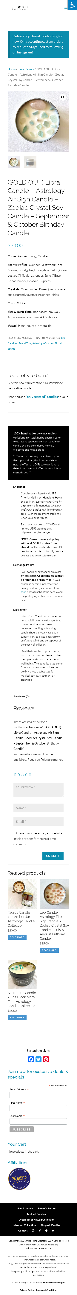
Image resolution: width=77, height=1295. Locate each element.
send (23, 592)
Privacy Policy (27, 1290)
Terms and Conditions (46, 1290)
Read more (17, 937)
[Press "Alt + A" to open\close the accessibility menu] (72, 5)
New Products (25, 1208)
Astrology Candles (43, 343)
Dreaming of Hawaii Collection (36, 1219)
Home (12, 69)
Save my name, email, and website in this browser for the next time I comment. (37, 838)
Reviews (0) (21, 696)
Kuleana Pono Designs (54, 1282)
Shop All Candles (50, 1225)
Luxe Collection (47, 1208)
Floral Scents (26, 69)
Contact (22, 1230)
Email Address (19, 1089)
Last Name (17, 1116)
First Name (17, 1103)
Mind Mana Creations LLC (38, 1240)
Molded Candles (36, 1214)
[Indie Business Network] (19, 1189)
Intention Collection (24, 1225)
